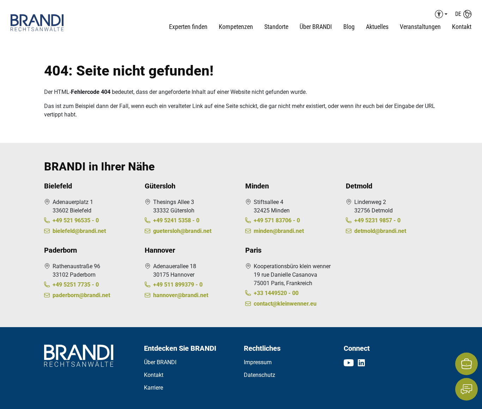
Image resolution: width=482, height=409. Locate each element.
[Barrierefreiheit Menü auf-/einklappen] (440, 14)
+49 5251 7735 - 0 (76, 284)
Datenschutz (259, 375)
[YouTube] (349, 362)
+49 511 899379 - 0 (178, 284)
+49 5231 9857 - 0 (377, 220)
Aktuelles (377, 26)
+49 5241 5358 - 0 (176, 220)
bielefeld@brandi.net (79, 231)
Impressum (258, 362)
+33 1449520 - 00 (276, 293)
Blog (349, 26)
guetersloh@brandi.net (182, 231)
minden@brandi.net (279, 231)
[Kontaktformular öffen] (466, 389)
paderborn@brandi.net (81, 295)
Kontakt (461, 26)
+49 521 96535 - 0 (76, 220)
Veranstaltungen (420, 26)
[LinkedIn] (361, 362)
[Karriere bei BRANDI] (466, 364)
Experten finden (188, 26)
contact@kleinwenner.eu (285, 303)
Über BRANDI (160, 362)
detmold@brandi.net (380, 231)
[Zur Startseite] (49, 22)
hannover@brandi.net (180, 295)
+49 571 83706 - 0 (277, 220)
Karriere (153, 387)
